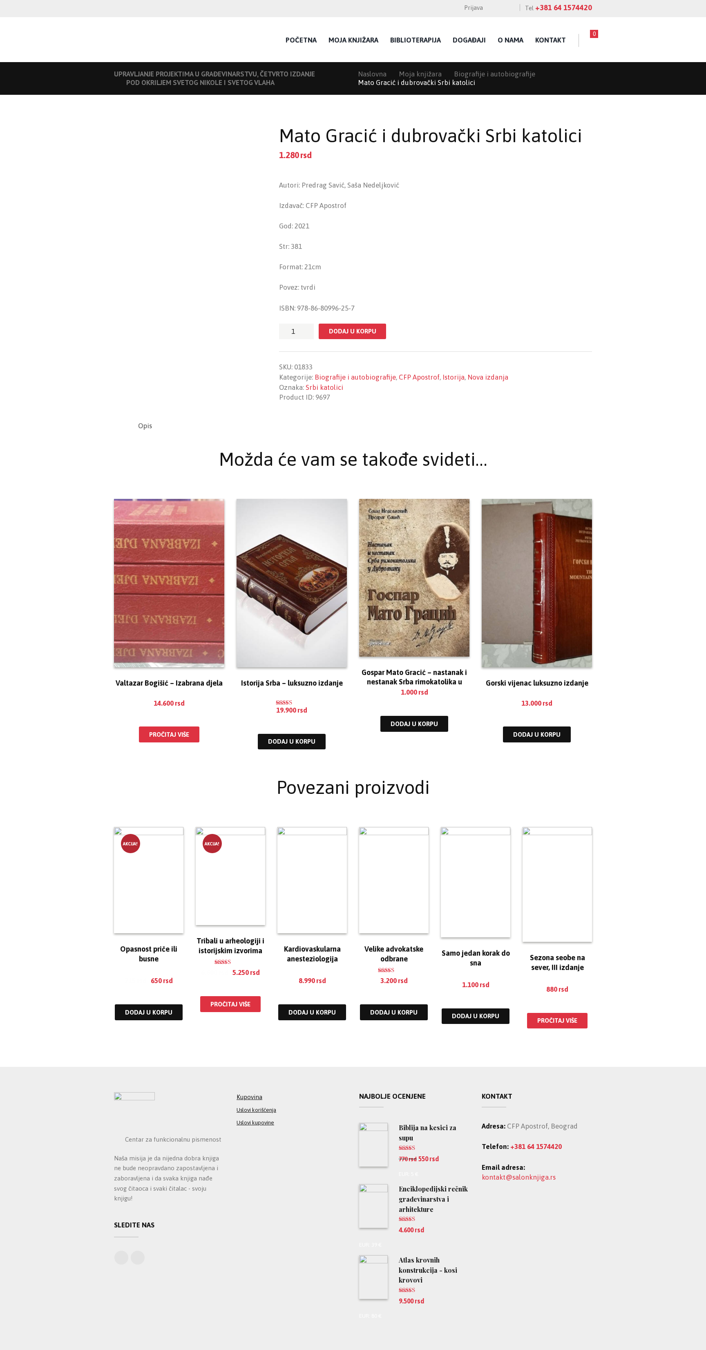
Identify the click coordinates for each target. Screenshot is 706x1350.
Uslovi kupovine (255, 1123)
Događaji (469, 40)
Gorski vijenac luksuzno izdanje (537, 683)
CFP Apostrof (419, 377)
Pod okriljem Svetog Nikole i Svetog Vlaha (200, 82)
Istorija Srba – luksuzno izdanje (292, 683)
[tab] (145, 426)
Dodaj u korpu (352, 331)
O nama (510, 40)
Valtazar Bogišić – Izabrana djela (169, 683)
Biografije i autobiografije (494, 74)
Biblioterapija (415, 40)
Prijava (473, 7)
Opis (145, 426)
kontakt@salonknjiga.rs (519, 1177)
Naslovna (372, 74)
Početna (301, 40)
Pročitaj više (169, 734)
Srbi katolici (324, 387)
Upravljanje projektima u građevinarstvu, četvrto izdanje (214, 73)
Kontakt (550, 40)
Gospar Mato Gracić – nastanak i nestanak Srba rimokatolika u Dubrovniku (414, 682)
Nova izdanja (487, 377)
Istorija (453, 377)
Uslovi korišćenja (256, 1110)
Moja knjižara (353, 40)
